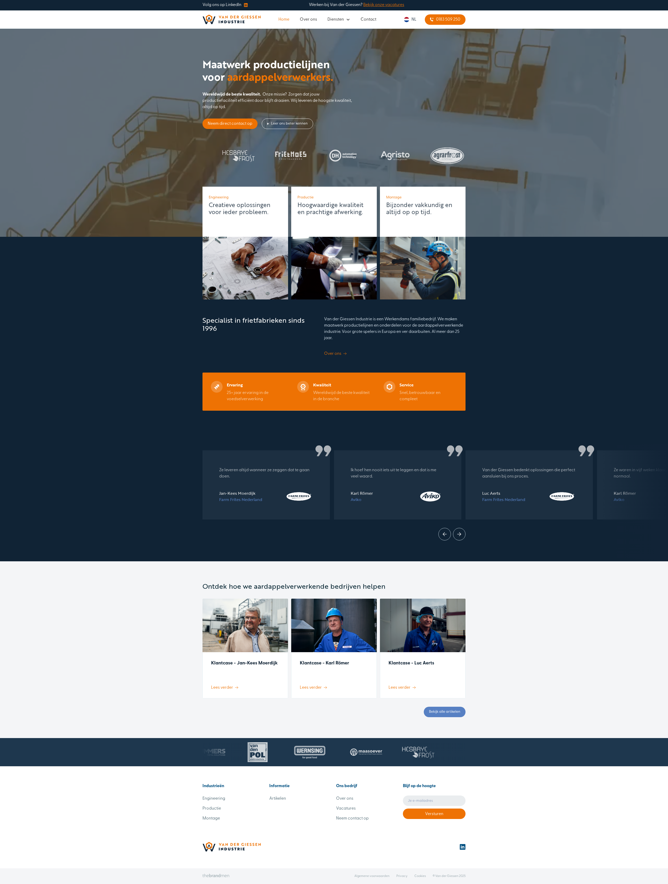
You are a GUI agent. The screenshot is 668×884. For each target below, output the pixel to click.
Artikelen (277, 799)
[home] (231, 19)
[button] (338, 19)
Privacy (402, 876)
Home (283, 19)
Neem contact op (352, 818)
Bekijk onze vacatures (383, 5)
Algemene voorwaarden (372, 876)
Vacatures (346, 808)
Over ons (308, 19)
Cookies (420, 876)
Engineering (213, 799)
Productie (211, 808)
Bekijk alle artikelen (444, 712)
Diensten (335, 19)
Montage (211, 818)
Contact (368, 19)
